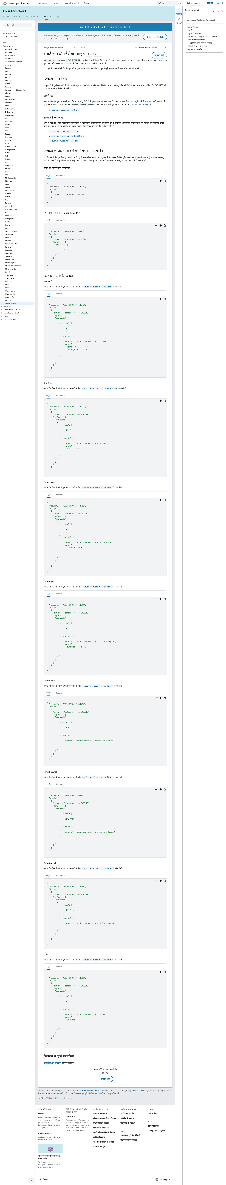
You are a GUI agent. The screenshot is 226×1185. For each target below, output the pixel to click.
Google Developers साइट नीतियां (53, 1093)
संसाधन (57, 3)
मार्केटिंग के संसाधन (127, 1118)
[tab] (48, 175)
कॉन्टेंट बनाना (44, 3)
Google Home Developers (53, 48)
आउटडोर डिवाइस (99, 1146)
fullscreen (217, 10)
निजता (45, 1179)
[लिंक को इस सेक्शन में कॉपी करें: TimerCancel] (59, 863)
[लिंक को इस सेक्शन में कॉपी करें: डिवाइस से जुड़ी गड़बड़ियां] (76, 1056)
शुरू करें (6, 17)
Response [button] (60, 175)
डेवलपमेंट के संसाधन (128, 1123)
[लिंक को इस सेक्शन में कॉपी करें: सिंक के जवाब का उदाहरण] (72, 168)
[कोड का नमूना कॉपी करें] (165, 181)
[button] (17, 46)
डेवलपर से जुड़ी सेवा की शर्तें (130, 1135)
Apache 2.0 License (136, 1091)
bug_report (213, 10)
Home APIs (70, 1116)
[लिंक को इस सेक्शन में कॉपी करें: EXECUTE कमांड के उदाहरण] (75, 276)
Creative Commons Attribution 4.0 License (94, 1091)
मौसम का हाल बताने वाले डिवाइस (104, 1118)
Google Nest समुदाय (156, 1130)
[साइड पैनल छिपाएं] (31, 1180)
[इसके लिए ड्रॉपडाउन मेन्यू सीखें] (20, 17)
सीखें (15, 17)
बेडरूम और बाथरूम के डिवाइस (103, 1142)
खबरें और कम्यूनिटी (72, 3)
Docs (86, 3)
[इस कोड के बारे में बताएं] (156, 181)
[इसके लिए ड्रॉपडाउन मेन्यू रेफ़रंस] (51, 17)
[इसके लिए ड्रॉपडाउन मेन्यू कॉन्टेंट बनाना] (38, 17)
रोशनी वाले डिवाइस (100, 1113)
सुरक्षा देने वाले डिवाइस (101, 1123)
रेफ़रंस (46, 17)
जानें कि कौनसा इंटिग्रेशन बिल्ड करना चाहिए (49, 1157)
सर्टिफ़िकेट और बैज (127, 1113)
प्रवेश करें (220, 3)
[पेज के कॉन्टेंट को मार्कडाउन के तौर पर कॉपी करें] (96, 54)
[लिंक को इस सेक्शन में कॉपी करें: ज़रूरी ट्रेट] (55, 96)
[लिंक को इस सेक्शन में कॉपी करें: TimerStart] (57, 482)
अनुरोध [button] (48, 175)
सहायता (60, 17)
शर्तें (39, 1179)
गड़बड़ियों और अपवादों (52, 1063)
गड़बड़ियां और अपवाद (139, 104)
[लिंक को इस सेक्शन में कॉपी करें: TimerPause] (58, 680)
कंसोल (210, 3)
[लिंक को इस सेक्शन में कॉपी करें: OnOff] (52, 954)
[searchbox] (17, 25)
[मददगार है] (161, 48)
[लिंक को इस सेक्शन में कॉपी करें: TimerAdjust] (58, 581)
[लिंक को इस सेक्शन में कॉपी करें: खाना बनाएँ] (55, 281)
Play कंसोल (152, 1113)
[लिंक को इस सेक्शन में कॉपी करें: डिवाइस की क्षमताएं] (69, 78)
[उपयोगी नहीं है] (165, 48)
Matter (41, 1113)
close (221, 10)
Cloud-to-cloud (14, 11)
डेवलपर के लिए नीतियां (129, 1140)
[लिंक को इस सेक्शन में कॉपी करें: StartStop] (55, 383)
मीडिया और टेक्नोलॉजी (101, 1128)
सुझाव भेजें (159, 55)
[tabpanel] (105, 193)
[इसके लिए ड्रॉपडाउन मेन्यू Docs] (92, 3)
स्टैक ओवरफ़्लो (153, 1126)
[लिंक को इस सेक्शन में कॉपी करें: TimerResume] (60, 772)
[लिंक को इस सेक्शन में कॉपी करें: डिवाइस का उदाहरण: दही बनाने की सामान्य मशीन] (105, 151)
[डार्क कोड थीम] (161, 181)
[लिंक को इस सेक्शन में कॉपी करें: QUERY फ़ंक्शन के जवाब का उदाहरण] (83, 213)
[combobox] (170, 3)
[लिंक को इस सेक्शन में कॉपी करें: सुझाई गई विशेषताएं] (65, 117)
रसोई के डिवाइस (99, 1137)
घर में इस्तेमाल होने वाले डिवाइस (104, 1132)
